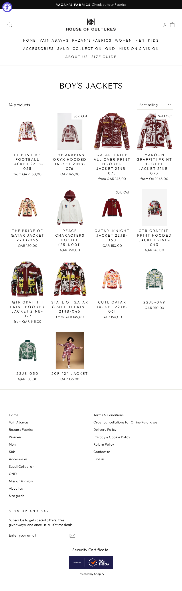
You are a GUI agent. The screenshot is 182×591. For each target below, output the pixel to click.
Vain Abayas (54, 40)
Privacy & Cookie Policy (111, 437)
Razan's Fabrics (92, 40)
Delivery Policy (105, 429)
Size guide (104, 56)
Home (29, 40)
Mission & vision (139, 48)
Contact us (102, 452)
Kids (153, 40)
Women (123, 40)
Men (140, 40)
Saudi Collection (79, 48)
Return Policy (103, 444)
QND (110, 48)
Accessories (38, 48)
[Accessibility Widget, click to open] (7, 7)
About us (76, 56)
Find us (98, 459)
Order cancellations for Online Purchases (125, 422)
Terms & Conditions (108, 415)
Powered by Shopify (91, 574)
